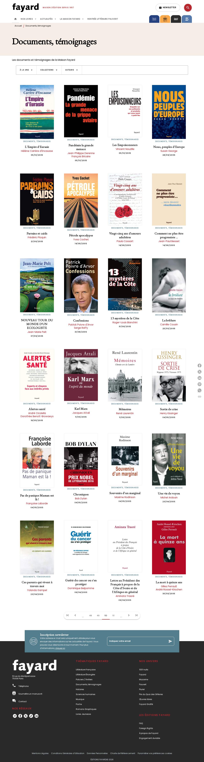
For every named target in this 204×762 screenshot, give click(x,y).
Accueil (18, 25)
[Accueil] (25, 7)
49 (98, 615)
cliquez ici (60, 648)
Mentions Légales (40, 753)
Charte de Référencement (122, 753)
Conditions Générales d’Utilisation (67, 753)
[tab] (15, 19)
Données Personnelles (97, 753)
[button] (168, 8)
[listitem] (15, 716)
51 (113, 615)
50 (106, 615)
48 (90, 615)
